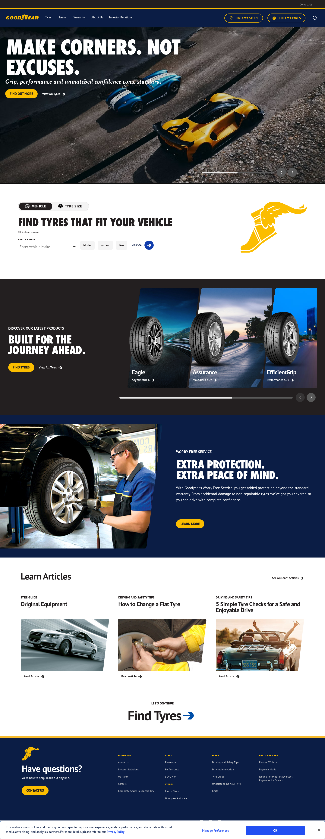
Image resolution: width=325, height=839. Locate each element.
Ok (275, 830)
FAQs (215, 790)
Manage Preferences (215, 830)
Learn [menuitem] (62, 17)
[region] (162, 830)
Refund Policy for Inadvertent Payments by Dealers (275, 778)
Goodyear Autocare (176, 798)
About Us (123, 762)
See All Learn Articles (285, 578)
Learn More (190, 524)
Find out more (21, 94)
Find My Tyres (289, 18)
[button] (281, 172)
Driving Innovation (223, 769)
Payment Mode (267, 769)
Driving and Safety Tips (225, 762)
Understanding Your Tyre (226, 783)
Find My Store (246, 18)
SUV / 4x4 (170, 776)
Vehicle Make (27, 239)
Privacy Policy (116, 832)
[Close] (319, 830)
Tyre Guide (218, 776)
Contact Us (35, 790)
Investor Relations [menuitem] (120, 17)
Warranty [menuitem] (79, 17)
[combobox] (47, 247)
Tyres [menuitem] (48, 17)
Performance (172, 769)
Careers (122, 783)
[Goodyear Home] (23, 17)
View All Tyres (51, 94)
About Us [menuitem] (97, 17)
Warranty (123, 776)
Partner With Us (268, 762)
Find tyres (21, 367)
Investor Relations (128, 769)
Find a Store (172, 791)
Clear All (136, 244)
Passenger (171, 762)
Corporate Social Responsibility (136, 790)
